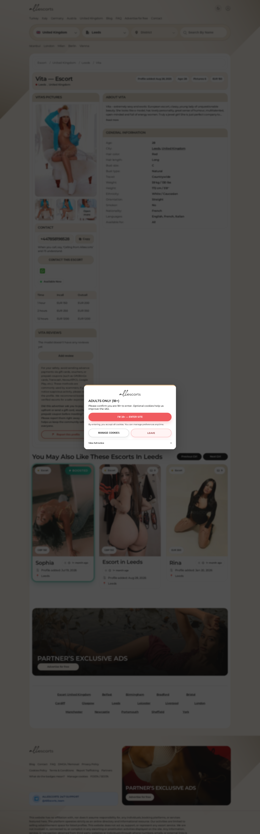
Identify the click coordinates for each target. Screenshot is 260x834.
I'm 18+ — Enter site (130, 417)
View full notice (96, 443)
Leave (151, 433)
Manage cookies (109, 433)
